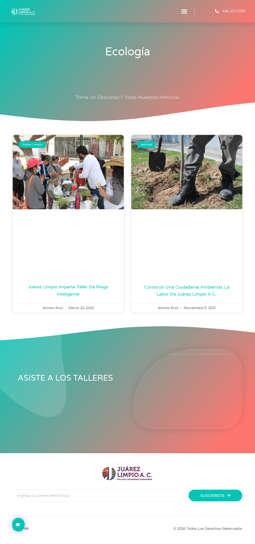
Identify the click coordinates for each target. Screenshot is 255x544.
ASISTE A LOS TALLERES (65, 378)
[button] (184, 11)
